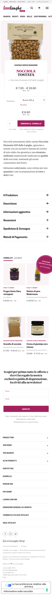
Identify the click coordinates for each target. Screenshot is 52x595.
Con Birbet (7, 297)
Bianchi (7, 16)
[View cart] (39, 8)
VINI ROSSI (7, 445)
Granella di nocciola (12, 343)
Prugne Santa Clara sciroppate (12, 292)
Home (5, 2)
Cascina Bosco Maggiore (13, 341)
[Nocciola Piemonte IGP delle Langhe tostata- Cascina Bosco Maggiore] (26, 47)
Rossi (22, 16)
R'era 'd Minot (8, 288)
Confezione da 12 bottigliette (37, 297)
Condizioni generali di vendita (17, 507)
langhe (12, 9)
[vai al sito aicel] (14, 541)
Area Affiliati (9, 523)
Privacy (23, 546)
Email (7, 399)
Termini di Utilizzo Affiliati (16, 515)
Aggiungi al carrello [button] (14, 305)
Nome (7, 391)
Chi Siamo (7, 492)
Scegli (7, 355)
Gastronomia (23, 2)
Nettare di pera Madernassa (33, 292)
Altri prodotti (31, 132)
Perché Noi (8, 484)
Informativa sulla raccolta (18, 591)
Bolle (29, 16)
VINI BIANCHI (8, 453)
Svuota (23, 104)
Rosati (15, 16)
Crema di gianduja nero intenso (37, 345)
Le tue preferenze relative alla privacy (29, 585)
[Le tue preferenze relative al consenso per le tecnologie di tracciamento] (47, 590)
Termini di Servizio (16, 559)
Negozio (12, 2)
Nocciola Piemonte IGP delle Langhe (16, 347)
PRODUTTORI (8, 437)
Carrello (7, 476)
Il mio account (42, 2)
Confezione (11, 101)
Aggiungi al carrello (31, 123)
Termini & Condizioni (10, 546)
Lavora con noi (10, 499)
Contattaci (8, 468)
